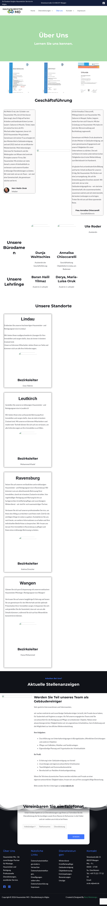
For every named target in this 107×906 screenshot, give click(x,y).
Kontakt (69, 11)
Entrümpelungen (65, 874)
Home (33, 11)
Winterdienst (64, 861)
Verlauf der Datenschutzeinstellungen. (39, 870)
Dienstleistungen (44, 11)
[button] (52, 10)
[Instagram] (9, 886)
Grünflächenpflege (66, 864)
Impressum (81, 11)
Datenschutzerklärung (39, 884)
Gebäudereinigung (66, 867)
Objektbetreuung (65, 871)
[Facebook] (104, 3)
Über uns (59, 11)
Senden (76, 837)
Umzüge (62, 880)
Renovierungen (65, 877)
